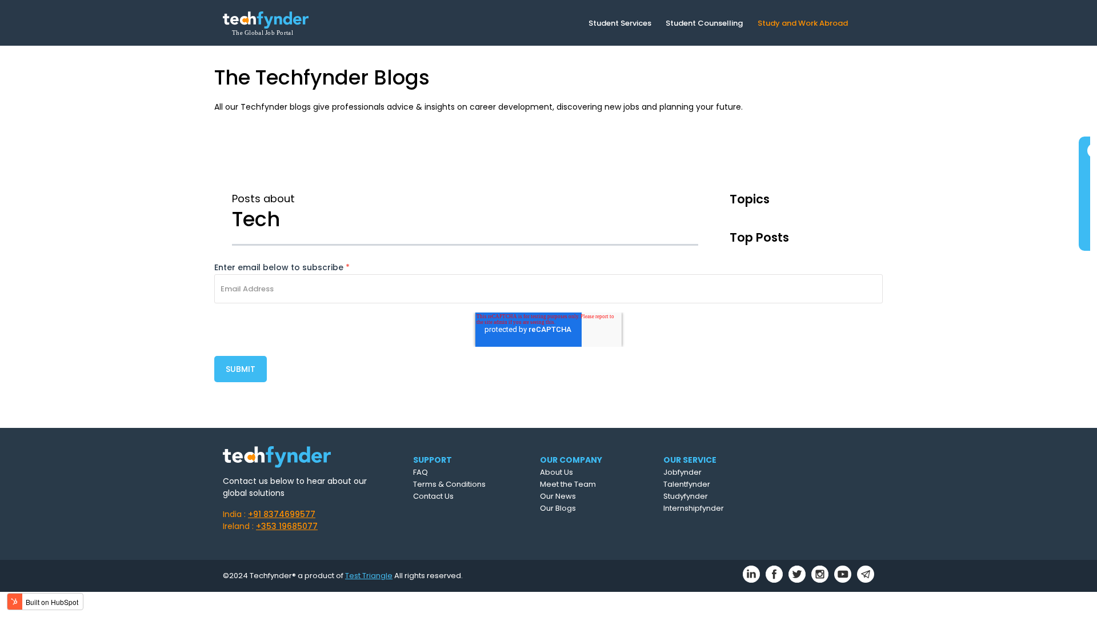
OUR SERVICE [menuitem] (689, 460)
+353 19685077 (287, 526)
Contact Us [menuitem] (433, 496)
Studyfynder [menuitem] (685, 496)
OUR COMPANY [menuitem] (571, 460)
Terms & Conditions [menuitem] (449, 484)
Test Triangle (369, 575)
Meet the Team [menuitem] (568, 484)
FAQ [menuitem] (420, 472)
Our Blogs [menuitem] (558, 508)
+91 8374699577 (281, 514)
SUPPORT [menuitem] (432, 460)
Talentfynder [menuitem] (686, 484)
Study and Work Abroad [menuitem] (803, 23)
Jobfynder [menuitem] (682, 472)
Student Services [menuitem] (619, 23)
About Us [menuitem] (556, 472)
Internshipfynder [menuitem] (693, 508)
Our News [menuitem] (558, 496)
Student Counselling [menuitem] (704, 23)
